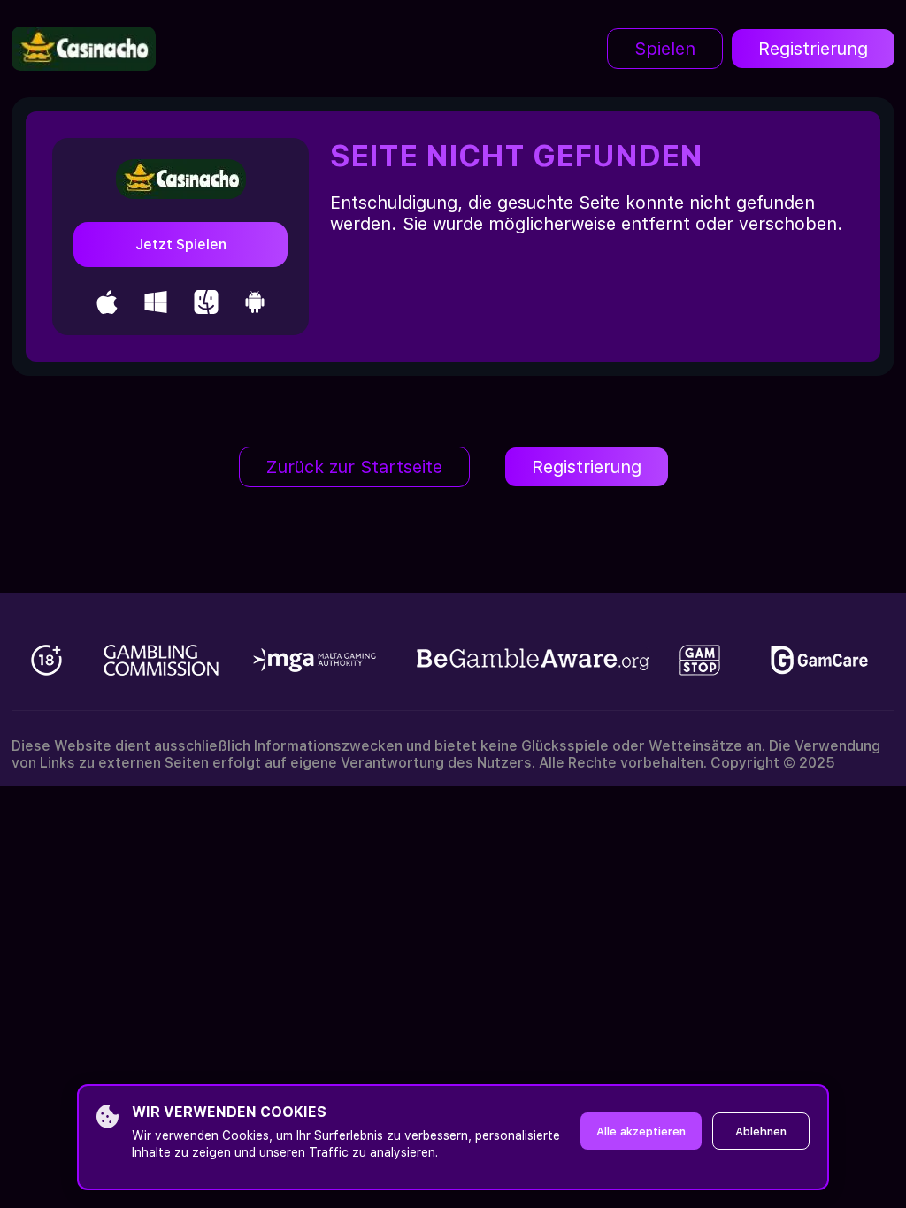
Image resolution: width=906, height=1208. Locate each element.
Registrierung (813, 48)
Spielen (664, 48)
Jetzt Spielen (180, 244)
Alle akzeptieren (641, 1131)
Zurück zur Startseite (354, 467)
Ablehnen (761, 1131)
